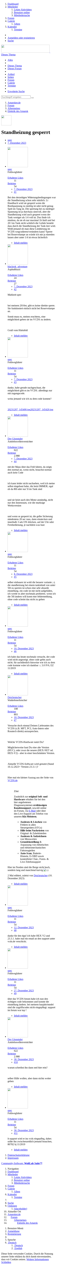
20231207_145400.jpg (19, 409)
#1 (15, 192)
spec (10, 140)
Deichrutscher (41, 875)
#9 (15, 993)
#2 (15, 289)
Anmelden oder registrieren (21, 37)
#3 (15, 382)
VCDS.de (13, 780)
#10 (16, 1062)
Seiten (11, 77)
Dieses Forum (15, 68)
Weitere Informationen (37, 1259)
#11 (16, 1133)
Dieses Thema (8, 54)
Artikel (11, 74)
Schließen (6, 1262)
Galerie (11, 82)
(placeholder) (20, 1208)
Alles (10, 60)
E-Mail (32, 810)
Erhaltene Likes (15, 177)
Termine (12, 85)
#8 (15, 930)
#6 (15, 651)
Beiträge (12, 183)
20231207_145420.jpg (41, 409)
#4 (15, 461)
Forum (11, 80)
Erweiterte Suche (16, 91)
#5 (15, 577)
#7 (15, 720)
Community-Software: (21, 1163)
